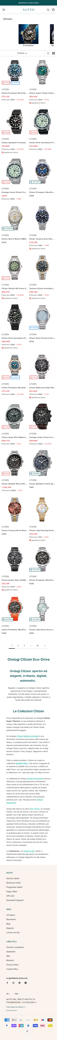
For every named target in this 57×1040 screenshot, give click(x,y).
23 (38, 645)
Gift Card (10, 896)
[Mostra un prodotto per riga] (48, 53)
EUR (16, 994)
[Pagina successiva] (44, 646)
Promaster (28, 45)
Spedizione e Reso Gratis (29, 3)
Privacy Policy (12, 965)
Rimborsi (10, 960)
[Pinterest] (19, 982)
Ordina (20, 53)
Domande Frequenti (14, 900)
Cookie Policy (12, 969)
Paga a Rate (11, 891)
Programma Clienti (14, 887)
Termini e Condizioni (15, 947)
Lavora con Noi (12, 932)
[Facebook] (7, 982)
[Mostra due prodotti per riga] (53, 53)
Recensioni (11, 919)
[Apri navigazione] (3, 9)
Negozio (10, 928)
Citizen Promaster (35, 778)
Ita (7, 994)
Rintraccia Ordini (13, 883)
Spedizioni (10, 951)
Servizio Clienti (12, 878)
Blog (8, 924)
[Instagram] (13, 982)
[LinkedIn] (26, 982)
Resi (8, 956)
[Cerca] (48, 10)
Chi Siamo (10, 915)
